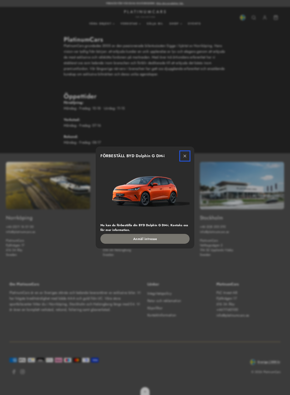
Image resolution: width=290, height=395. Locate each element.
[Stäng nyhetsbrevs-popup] (185, 156)
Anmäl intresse (145, 238)
